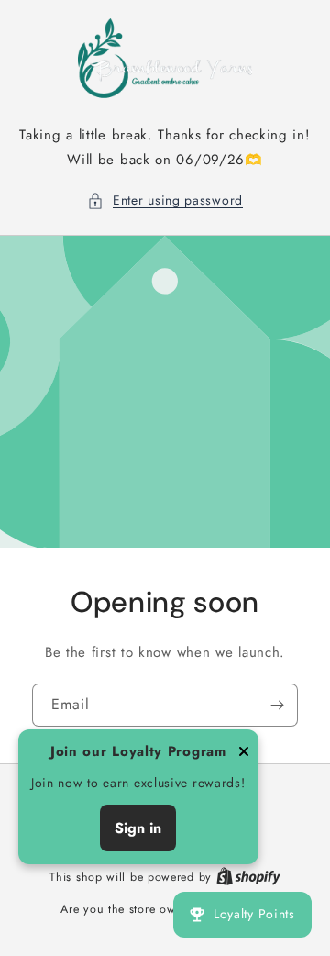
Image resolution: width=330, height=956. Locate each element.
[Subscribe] (277, 705)
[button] (165, 200)
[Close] (243, 752)
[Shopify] (248, 876)
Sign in (138, 828)
